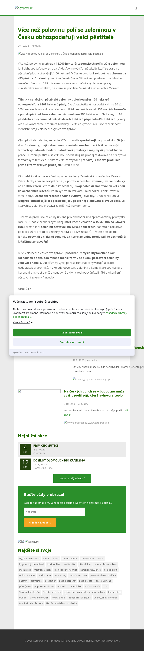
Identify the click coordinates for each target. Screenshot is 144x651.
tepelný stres (114, 592)
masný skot (25, 569)
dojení (46, 558)
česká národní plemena (31, 603)
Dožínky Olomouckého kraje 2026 (59, 460)
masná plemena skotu (106, 564)
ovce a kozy (60, 575)
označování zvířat (78, 575)
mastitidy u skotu (42, 569)
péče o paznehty (67, 580)
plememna (36, 580)
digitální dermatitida (29, 558)
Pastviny (23, 580)
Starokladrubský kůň (29, 592)
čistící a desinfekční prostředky (61, 603)
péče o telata (85, 580)
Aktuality (36, 45)
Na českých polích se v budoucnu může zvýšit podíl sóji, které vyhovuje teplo (94, 393)
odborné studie (27, 575)
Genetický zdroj (69, 558)
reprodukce (75, 586)
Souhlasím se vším (72, 332)
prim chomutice (45, 445)
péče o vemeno (103, 580)
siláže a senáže (92, 586)
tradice (22, 597)
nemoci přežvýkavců (90, 569)
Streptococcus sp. (52, 592)
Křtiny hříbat (85, 564)
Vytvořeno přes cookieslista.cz (28, 352)
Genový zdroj (87, 558)
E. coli (55, 558)
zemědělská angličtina (80, 597)
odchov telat (44, 575)
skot (105, 586)
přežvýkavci (25, 586)
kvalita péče (70, 564)
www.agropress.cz (107, 379)
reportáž (61, 586)
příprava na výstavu (44, 586)
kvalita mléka (53, 564)
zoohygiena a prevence (105, 597)
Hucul (100, 558)
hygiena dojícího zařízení (31, 564)
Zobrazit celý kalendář (72, 478)
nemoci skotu (110, 569)
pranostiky (50, 580)
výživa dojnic (59, 597)
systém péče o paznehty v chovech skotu (84, 592)
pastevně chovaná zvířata (103, 575)
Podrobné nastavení (72, 341)
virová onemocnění (39, 597)
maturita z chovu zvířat (65, 569)
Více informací (21, 322)
